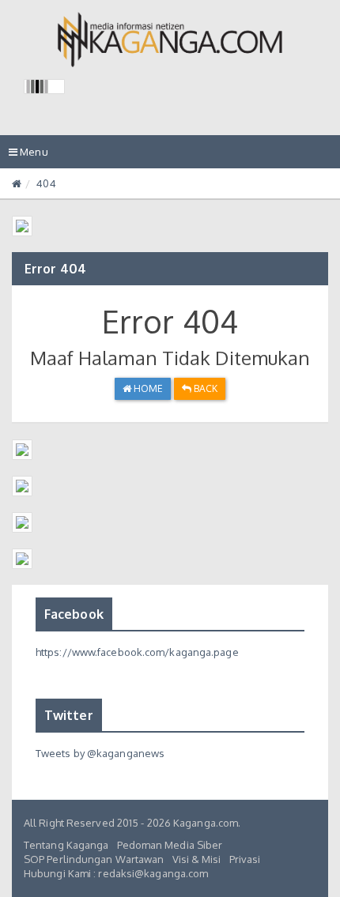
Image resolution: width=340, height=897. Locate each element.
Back (204, 388)
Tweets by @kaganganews (100, 753)
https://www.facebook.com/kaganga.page (137, 652)
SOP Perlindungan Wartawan (94, 859)
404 (45, 183)
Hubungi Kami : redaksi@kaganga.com (116, 873)
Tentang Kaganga (66, 845)
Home (147, 388)
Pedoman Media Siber (170, 845)
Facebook (74, 614)
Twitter (68, 715)
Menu (32, 156)
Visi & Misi (196, 859)
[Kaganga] (170, 39)
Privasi (245, 859)
